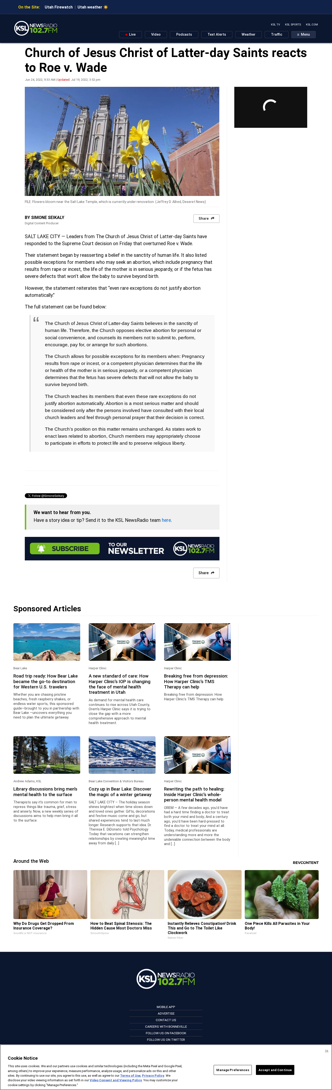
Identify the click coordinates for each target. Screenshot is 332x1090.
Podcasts (184, 34)
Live (132, 34)
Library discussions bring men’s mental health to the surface (45, 791)
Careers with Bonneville (166, 1026)
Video (156, 34)
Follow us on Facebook (166, 1033)
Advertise (166, 1013)
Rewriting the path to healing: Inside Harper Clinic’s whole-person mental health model (194, 794)
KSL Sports (293, 24)
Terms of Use (130, 1075)
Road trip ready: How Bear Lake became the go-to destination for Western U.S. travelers (45, 681)
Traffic (276, 34)
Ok (326, 1050)
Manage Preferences (232, 1070)
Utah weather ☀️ (93, 7)
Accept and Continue (275, 1070)
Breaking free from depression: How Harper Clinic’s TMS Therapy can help (196, 681)
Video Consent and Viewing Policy (116, 1080)
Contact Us (166, 1020)
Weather (248, 34)
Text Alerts (217, 34)
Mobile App (166, 1007)
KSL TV (275, 24)
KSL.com (312, 24)
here (166, 520)
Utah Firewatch (59, 7)
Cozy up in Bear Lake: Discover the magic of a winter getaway (120, 791)
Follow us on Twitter (166, 1040)
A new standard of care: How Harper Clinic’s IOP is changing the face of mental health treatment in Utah (119, 684)
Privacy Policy (153, 1075)
